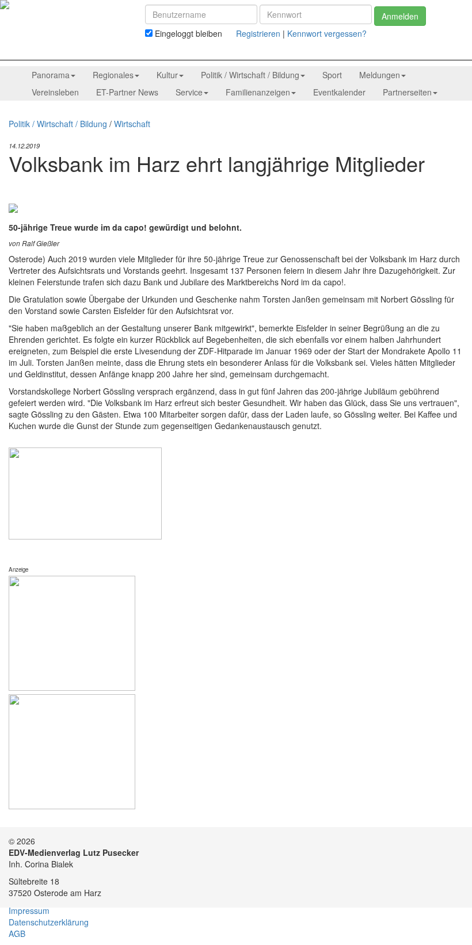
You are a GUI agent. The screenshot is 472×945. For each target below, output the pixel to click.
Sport (332, 75)
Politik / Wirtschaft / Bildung (58, 123)
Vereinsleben (55, 92)
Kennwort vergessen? (327, 33)
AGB (17, 933)
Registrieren (258, 33)
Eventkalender (339, 92)
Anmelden (400, 16)
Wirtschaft (132, 123)
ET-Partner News (127, 92)
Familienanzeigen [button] (258, 92)
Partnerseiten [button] (407, 92)
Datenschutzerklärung (49, 922)
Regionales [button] (113, 75)
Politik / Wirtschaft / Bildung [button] (250, 75)
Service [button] (189, 92)
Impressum (29, 910)
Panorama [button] (51, 75)
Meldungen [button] (379, 75)
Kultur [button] (167, 75)
